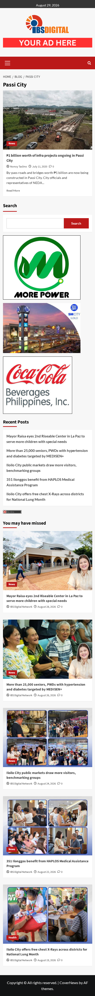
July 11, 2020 (39, 167)
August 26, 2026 (47, 695)
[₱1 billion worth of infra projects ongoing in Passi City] (47, 120)
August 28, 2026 (47, 607)
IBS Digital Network (21, 607)
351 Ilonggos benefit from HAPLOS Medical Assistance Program (40, 482)
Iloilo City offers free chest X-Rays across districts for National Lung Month (45, 496)
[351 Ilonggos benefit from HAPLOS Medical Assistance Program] (47, 825)
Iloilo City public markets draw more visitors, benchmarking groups (41, 468)
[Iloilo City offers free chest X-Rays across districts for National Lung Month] (47, 914)
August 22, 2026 (47, 872)
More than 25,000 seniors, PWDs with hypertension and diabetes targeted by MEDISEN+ (47, 453)
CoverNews (68, 982)
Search (10, 206)
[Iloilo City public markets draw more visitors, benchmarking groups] (47, 737)
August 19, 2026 (47, 960)
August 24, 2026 (47, 784)
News (12, 143)
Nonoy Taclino (18, 167)
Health (13, 938)
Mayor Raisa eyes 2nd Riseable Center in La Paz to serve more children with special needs (45, 439)
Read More (13, 190)
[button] (7, 62)
